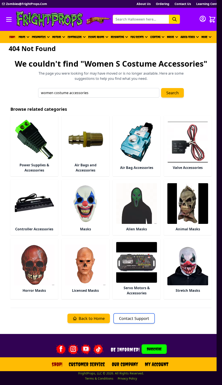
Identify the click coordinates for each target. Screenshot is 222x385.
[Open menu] (9, 19)
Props (22, 37)
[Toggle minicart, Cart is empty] (212, 19)
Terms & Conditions (99, 378)
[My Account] (202, 18)
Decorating (117, 37)
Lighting (155, 37)
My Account (156, 364)
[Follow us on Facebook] (60, 349)
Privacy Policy (127, 378)
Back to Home (92, 318)
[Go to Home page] (49, 19)
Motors (56, 37)
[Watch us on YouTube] (85, 349)
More (207, 38)
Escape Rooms (96, 37)
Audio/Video (188, 37)
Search (172, 92)
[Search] (174, 19)
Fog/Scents (137, 37)
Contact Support (134, 318)
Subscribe (154, 349)
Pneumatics (39, 37)
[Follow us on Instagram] (73, 349)
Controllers (75, 37)
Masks (170, 37)
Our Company (125, 364)
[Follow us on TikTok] (98, 349)
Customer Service (87, 364)
